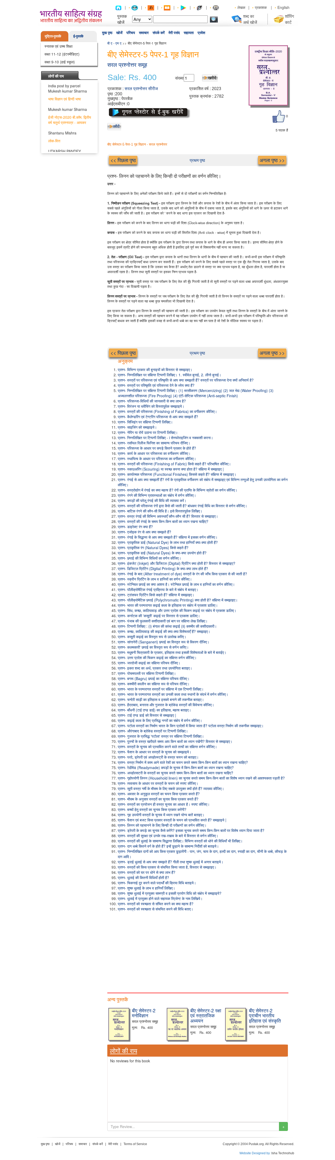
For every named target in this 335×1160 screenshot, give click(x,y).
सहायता (189, 33)
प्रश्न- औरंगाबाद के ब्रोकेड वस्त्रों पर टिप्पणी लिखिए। (153, 730)
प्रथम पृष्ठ (197, 160)
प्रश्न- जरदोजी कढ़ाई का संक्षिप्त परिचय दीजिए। (149, 662)
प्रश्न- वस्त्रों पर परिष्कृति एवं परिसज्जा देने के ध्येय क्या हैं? (156, 385)
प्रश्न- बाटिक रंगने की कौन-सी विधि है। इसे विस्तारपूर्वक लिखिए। (160, 510)
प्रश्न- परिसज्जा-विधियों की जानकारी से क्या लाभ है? (152, 401)
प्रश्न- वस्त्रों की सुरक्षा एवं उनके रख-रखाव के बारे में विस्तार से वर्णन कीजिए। (168, 835)
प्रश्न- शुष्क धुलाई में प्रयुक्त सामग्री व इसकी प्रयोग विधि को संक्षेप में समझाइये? (169, 893)
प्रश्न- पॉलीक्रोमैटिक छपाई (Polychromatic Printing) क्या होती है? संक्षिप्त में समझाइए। (178, 600)
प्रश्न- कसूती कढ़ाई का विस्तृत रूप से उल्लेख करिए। (152, 636)
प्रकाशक (261, 7)
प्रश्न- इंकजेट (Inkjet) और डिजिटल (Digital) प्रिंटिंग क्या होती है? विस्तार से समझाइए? (176, 563)
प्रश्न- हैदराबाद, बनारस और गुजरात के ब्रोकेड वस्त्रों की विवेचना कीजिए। (166, 704)
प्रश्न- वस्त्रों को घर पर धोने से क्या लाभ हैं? (146, 872)
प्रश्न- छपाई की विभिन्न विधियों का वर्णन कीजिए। (149, 558)
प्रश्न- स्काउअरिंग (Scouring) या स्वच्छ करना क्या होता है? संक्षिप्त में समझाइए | (171, 469)
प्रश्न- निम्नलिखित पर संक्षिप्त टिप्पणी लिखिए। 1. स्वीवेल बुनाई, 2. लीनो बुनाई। (169, 374)
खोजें (119, 33)
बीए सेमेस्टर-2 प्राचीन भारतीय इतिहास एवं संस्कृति (265, 1015)
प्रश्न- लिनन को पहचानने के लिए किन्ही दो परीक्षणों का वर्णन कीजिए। (162, 825)
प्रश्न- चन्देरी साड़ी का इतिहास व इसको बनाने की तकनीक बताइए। (161, 699)
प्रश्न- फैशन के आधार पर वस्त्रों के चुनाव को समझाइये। (154, 751)
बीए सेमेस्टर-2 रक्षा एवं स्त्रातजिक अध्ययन (205, 1015)
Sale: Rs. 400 (132, 77)
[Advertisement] (197, 950)
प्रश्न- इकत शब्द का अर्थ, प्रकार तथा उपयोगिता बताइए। (155, 668)
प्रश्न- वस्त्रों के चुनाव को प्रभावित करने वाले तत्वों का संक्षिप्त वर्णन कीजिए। (167, 746)
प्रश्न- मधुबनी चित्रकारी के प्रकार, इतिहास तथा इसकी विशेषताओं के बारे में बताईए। (172, 652)
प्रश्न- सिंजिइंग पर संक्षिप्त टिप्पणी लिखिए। (145, 421)
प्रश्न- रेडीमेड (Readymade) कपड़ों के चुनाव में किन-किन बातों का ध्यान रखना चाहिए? (176, 767)
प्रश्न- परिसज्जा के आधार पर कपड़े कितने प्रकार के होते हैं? (157, 448)
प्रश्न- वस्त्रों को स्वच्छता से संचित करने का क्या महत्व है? (155, 903)
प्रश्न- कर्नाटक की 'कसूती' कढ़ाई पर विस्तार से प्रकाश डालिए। (159, 615)
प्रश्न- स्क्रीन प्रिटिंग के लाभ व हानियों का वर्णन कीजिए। (155, 579)
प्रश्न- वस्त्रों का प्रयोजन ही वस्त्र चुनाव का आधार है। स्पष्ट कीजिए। (164, 804)
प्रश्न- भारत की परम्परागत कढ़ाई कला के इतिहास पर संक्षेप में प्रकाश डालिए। (168, 605)
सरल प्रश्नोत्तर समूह (127, 65)
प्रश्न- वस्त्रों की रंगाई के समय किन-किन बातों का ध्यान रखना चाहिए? (163, 521)
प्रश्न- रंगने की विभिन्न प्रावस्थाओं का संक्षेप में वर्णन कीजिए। (157, 495)
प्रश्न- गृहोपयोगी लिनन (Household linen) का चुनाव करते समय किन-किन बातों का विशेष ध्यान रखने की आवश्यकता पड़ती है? (201, 778)
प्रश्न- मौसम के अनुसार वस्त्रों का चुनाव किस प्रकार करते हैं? (158, 799)
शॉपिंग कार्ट (289, 19)
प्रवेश (201, 33)
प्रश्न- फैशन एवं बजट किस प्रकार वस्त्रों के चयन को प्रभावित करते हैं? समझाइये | (172, 819)
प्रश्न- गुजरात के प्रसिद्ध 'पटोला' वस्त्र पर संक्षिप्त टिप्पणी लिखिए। (161, 736)
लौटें (116, 126)
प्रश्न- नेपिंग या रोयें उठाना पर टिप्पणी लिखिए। (148, 432)
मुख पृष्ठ (107, 33)
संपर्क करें (159, 33)
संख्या (179, 78)
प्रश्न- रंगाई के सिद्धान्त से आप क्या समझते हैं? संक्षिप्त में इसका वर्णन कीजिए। (167, 537)
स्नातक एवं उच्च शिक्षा (58, 46)
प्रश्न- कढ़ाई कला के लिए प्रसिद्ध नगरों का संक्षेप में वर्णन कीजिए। (160, 720)
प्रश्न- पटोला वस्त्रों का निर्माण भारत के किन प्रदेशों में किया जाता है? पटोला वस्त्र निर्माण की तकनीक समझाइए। (191, 725)
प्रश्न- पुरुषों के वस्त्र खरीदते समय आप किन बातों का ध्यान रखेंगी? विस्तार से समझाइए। (175, 741)
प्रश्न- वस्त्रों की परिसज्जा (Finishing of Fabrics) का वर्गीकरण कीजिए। (167, 411)
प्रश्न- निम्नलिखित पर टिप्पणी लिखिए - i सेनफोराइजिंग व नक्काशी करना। (165, 437)
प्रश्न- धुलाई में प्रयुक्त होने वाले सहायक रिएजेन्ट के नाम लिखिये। (160, 898)
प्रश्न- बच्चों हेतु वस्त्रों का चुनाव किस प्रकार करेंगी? (152, 809)
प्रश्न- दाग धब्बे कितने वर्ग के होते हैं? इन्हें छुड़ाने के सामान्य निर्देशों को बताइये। (168, 846)
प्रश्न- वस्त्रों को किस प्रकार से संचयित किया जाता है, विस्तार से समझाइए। (167, 867)
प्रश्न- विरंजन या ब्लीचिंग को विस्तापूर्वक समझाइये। (151, 406)
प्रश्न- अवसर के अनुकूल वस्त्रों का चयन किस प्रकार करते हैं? (159, 793)
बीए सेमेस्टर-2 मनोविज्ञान (143, 1013)
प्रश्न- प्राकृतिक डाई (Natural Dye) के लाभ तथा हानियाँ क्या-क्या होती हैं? (168, 542)
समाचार (144, 33)
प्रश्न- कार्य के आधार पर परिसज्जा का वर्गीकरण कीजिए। (154, 453)
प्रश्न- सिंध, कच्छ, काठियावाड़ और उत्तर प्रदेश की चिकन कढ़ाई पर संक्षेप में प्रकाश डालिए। (177, 610)
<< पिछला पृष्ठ (123, 159)
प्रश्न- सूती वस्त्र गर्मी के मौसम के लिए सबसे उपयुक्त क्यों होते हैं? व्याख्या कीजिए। (171, 788)
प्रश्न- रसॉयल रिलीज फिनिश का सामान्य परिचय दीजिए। (154, 442)
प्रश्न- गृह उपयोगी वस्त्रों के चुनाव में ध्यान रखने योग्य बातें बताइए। (161, 814)
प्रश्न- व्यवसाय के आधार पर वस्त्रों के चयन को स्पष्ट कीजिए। (158, 783)
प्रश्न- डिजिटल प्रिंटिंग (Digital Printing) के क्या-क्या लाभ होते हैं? (163, 568)
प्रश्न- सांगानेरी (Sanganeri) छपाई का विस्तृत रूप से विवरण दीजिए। (163, 641)
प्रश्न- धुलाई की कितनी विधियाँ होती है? (143, 877)
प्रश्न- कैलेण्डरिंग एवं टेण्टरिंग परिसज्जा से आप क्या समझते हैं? (158, 416)
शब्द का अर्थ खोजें (250, 19)
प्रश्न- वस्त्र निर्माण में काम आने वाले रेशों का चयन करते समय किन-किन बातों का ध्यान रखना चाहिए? (183, 762)
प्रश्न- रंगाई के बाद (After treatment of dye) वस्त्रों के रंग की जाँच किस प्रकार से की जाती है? (182, 573)
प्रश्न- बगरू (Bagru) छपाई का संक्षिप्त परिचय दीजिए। (153, 678)
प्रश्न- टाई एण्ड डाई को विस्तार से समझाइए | (147, 715)
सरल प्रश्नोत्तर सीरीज (141, 88)
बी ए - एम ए (114, 43)
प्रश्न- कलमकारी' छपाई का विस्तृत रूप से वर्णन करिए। (153, 647)
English (283, 7)
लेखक (241, 7)
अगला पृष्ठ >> (272, 159)
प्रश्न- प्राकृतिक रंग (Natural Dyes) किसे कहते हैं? (153, 547)
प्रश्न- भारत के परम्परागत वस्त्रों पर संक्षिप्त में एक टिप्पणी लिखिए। (161, 689)
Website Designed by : (255, 1153)
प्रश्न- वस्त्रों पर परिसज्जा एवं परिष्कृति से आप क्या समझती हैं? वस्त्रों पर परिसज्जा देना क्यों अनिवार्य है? (186, 380)
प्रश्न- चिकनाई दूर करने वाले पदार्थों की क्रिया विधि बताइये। (157, 882)
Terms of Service (135, 1144)
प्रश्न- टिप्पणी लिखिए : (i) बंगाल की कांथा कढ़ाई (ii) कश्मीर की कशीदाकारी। (167, 626)
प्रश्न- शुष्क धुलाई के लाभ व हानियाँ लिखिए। (146, 888)
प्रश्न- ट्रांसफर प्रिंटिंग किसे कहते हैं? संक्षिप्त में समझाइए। (156, 594)
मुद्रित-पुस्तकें (53, 36)
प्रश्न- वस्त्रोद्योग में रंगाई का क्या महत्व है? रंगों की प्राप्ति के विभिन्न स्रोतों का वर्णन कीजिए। (177, 490)
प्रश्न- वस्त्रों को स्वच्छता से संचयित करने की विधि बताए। (155, 909)
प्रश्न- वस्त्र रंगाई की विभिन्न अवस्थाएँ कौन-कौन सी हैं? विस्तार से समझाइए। (168, 516)
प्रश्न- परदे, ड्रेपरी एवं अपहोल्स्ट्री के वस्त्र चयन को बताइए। (158, 757)
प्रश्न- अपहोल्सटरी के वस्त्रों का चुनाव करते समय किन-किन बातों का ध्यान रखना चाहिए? (175, 772)
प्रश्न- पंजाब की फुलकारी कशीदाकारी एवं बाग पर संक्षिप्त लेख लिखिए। (163, 620)
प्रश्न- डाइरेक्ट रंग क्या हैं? (135, 526)
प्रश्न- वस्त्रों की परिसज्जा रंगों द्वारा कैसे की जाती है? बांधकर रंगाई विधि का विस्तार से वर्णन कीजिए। (182, 505)
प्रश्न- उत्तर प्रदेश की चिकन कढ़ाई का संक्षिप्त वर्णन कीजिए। (157, 657)
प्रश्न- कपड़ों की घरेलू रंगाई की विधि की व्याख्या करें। (152, 500)
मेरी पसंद (174, 33)
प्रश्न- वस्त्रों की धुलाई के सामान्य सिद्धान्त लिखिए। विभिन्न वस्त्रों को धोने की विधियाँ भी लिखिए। (180, 840)
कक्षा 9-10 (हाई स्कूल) (59, 61)
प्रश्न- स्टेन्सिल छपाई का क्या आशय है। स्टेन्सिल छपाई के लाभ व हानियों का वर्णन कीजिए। (176, 584)
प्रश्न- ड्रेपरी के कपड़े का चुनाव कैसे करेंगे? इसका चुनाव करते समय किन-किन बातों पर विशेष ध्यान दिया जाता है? (191, 830)
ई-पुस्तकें (78, 36)
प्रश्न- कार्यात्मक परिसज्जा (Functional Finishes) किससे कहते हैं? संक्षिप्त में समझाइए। (177, 474)
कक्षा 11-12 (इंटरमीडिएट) (62, 54)
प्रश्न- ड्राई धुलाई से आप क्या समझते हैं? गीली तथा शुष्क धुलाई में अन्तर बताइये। (170, 861)
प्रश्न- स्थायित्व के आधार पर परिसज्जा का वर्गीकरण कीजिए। (157, 458)
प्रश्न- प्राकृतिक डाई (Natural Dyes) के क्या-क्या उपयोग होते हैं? (162, 552)
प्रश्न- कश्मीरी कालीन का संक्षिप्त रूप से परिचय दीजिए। (153, 683)
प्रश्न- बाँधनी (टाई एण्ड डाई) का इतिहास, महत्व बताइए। (154, 709)
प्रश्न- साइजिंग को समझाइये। (137, 427)
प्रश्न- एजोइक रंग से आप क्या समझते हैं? (144, 531)
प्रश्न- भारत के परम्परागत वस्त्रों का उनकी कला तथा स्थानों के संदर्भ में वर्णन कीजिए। (173, 694)
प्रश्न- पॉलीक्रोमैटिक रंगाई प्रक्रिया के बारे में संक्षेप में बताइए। (158, 589)
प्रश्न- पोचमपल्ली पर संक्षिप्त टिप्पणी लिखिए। (147, 673)
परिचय (130, 33)
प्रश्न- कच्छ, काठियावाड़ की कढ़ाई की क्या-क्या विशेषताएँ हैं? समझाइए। (164, 631)
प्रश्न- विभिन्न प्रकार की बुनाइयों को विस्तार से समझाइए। (155, 369)
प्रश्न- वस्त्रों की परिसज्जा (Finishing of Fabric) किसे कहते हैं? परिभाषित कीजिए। (174, 463)
